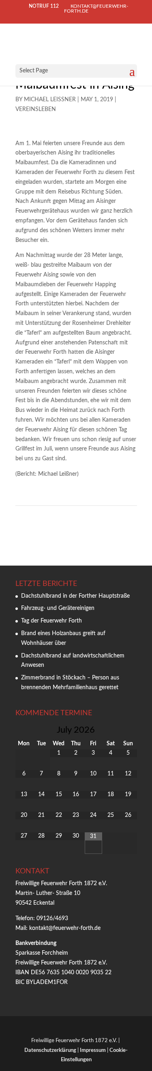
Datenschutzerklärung (50, 1050)
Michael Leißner (50, 99)
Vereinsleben (35, 109)
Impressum (93, 1050)
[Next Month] (128, 729)
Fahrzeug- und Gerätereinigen (57, 608)
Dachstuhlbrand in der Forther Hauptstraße (75, 596)
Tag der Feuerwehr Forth (51, 621)
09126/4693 (52, 918)
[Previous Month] (24, 729)
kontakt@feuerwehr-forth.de (65, 928)
